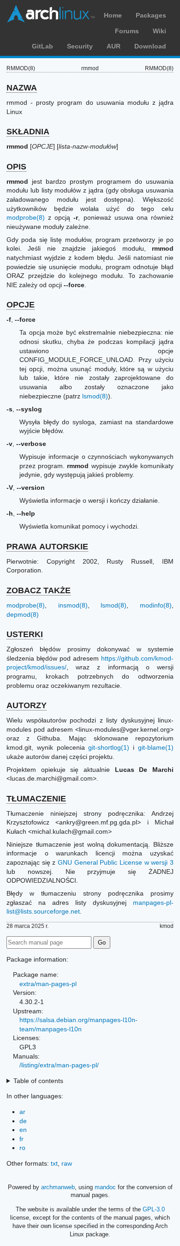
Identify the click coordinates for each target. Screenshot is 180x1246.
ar (22, 1111)
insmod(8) (73, 605)
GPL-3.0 (154, 1209)
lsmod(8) (95, 396)
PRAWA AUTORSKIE (47, 546)
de (23, 1121)
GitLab (42, 46)
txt (54, 1163)
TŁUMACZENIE (36, 798)
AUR (113, 46)
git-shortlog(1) (108, 747)
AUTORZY (26, 705)
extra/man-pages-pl (48, 983)
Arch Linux (51, 14)
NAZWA (21, 87)
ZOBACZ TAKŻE (38, 590)
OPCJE (20, 304)
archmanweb (58, 1187)
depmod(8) (22, 614)
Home (113, 15)
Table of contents (38, 1080)
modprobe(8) (25, 217)
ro (22, 1147)
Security (80, 46)
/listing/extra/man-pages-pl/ (59, 1065)
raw (66, 1163)
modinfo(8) (156, 605)
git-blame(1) (156, 747)
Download (150, 46)
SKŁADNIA (27, 131)
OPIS (16, 166)
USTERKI (24, 634)
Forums (127, 31)
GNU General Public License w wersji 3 (116, 862)
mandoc (105, 1187)
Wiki (159, 31)
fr (21, 1139)
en (23, 1129)
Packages (151, 15)
